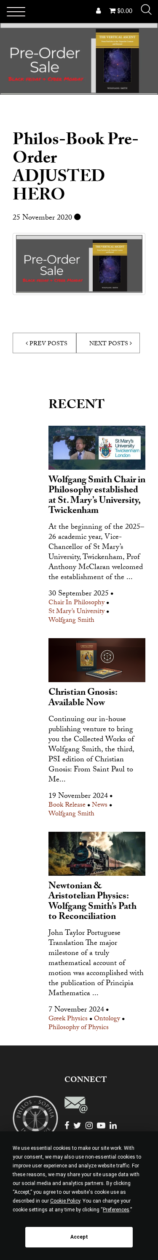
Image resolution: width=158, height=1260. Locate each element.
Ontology (107, 1019)
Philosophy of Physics (78, 1028)
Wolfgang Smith (71, 621)
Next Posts (109, 344)
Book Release (67, 806)
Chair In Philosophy (76, 603)
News (99, 806)
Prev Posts (47, 344)
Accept (79, 1237)
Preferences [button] (116, 1210)
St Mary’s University (76, 612)
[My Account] (98, 12)
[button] (146, 9)
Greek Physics (68, 1019)
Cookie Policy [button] (65, 1201)
